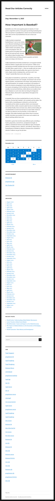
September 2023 (11, 258)
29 (8, 161)
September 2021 (11, 303)
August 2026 (10, 202)
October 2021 (10, 301)
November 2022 (11, 277)
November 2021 (11, 299)
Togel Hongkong (9, 364)
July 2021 (9, 307)
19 (28, 156)
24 (18, 158)
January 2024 (10, 251)
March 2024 (10, 247)
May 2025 (9, 220)
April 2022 (9, 290)
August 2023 (10, 260)
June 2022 (9, 286)
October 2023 (10, 256)
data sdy (7, 480)
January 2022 (10, 296)
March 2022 (10, 292)
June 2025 (9, 219)
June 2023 (9, 264)
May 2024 (9, 243)
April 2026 (9, 207)
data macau (8, 420)
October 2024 (10, 234)
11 (23, 153)
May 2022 (9, 288)
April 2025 (9, 222)
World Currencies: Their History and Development (20, 329)
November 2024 (11, 232)
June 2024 (9, 241)
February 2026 (11, 211)
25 (23, 158)
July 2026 (9, 204)
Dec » (34, 164)
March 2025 (10, 224)
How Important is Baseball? (21, 24)
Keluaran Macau (9, 368)
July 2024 (9, 239)
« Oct (12, 164)
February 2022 (10, 294)
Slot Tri (7, 383)
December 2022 (11, 275)
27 (33, 158)
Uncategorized (17, 133)
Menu (47, 8)
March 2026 (10, 209)
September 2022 (11, 281)
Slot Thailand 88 (9, 185)
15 (8, 156)
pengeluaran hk (9, 356)
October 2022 (10, 279)
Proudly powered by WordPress (24, 497)
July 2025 (9, 217)
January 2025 (10, 228)
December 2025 (11, 215)
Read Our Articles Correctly (18, 8)
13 (33, 153)
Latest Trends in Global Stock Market (17, 322)
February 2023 (10, 271)
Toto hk (7, 492)
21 (39, 156)
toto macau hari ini (10, 402)
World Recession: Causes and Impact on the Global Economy (23, 324)
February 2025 (10, 226)
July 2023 (9, 262)
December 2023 (11, 252)
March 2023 (10, 269)
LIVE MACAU (8, 371)
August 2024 (10, 237)
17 (18, 156)
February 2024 (10, 249)
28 (39, 158)
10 (18, 153)
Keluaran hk (8, 177)
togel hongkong (9, 360)
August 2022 (10, 282)
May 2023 (9, 266)
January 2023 (10, 273)
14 (39, 153)
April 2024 (9, 245)
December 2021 (11, 297)
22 (8, 158)
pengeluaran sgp (9, 181)
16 (13, 156)
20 (33, 156)
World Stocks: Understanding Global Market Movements (22, 320)
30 (13, 161)
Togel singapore (9, 353)
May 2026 (9, 205)
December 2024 (11, 230)
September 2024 (11, 235)
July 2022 (9, 284)
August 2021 (10, 305)
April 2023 (9, 267)
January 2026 (10, 213)
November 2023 (11, 254)
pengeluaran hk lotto (11, 477)
